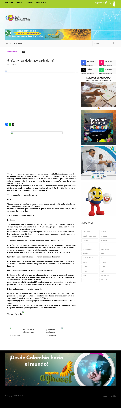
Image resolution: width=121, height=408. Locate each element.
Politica (85, 267)
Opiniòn (85, 262)
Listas (102, 253)
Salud (84, 275)
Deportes (104, 240)
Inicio (8, 43)
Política (103, 267)
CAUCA (103, 232)
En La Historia (87, 249)
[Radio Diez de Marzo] (18, 17)
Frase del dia (105, 249)
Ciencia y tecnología (89, 236)
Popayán (85, 271)
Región (103, 271)
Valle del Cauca (105, 280)
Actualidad (86, 232)
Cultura (85, 240)
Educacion (104, 245)
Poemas (103, 262)
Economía (86, 245)
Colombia (104, 236)
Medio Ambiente (88, 258)
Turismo (85, 280)
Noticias (18, 43)
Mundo (103, 258)
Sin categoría (105, 275)
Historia (85, 253)
